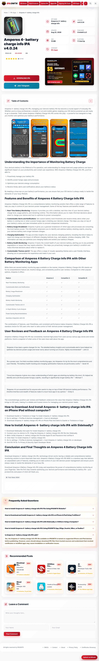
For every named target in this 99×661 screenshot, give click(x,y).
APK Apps (76, 3)
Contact (54, 647)
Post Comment (12, 634)
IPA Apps (13, 12)
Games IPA (44, 3)
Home (6, 12)
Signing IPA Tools (64, 3)
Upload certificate (89, 657)
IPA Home (23, 3)
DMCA (46, 647)
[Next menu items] (85, 3)
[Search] (90, 3)
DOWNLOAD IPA (23, 78)
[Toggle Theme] (95, 3)
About (63, 647)
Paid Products (33, 3)
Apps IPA (53, 3)
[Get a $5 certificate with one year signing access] (69, 71)
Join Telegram (23, 86)
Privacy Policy (73, 647)
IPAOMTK (20, 647)
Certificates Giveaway (89, 647)
